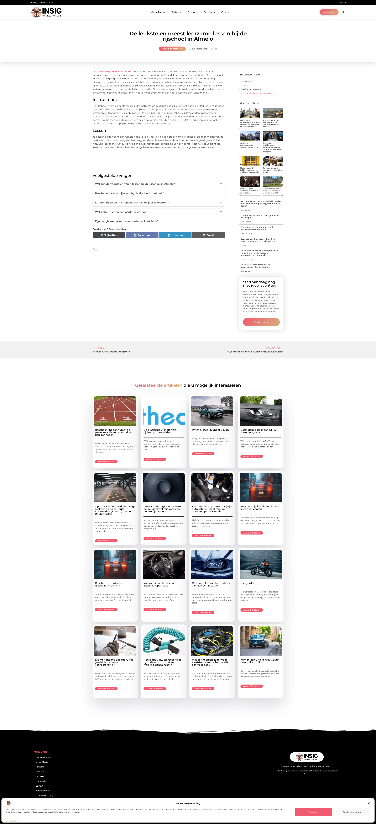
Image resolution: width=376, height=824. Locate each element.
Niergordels (247, 583)
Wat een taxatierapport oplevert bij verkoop (249, 145)
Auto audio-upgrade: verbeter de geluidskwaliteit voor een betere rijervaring (162, 509)
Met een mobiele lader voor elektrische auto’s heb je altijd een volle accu (211, 662)
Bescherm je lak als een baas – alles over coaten (259, 507)
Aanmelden (41, 781)
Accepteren (313, 812)
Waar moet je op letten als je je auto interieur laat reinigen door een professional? (211, 509)
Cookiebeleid (11, 821)
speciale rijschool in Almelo (113, 71)
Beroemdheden (43, 757)
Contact (225, 12)
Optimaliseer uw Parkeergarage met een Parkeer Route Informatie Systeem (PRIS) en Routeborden (115, 510)
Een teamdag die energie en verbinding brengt (272, 170)
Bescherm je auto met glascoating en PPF (109, 584)
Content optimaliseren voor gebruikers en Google (260, 216)
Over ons (192, 12)
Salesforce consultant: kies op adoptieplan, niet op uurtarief (256, 266)
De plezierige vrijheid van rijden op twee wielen (159, 431)
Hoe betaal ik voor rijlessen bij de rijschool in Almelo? (158, 193)
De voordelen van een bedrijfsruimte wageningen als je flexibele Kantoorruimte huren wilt (259, 252)
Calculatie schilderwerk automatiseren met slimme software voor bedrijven (272, 147)
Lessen (244, 85)
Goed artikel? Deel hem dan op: (260, 93)
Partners (176, 12)
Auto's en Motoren (172, 48)
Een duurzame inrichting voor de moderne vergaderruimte (257, 228)
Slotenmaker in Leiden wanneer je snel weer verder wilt (249, 170)
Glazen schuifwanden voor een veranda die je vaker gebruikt (272, 191)
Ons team (209, 12)
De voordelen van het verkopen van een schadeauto (212, 584)
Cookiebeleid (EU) (44, 795)
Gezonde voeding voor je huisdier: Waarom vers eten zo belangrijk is (258, 240)
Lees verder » (246, 210)
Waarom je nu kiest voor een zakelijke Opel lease (161, 584)
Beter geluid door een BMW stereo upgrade (258, 431)
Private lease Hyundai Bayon (210, 429)
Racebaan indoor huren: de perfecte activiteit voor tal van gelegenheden (114, 432)
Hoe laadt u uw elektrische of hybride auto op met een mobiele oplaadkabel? (162, 662)
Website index (43, 791)
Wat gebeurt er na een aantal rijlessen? (158, 212)
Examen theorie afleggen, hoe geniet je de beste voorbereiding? (114, 662)
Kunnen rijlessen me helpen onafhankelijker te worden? (158, 202)
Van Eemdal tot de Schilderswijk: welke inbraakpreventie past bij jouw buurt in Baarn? (261, 203)
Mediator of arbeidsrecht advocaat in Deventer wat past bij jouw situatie (250, 123)
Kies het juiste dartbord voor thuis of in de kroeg (250, 191)
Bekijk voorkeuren (352, 812)
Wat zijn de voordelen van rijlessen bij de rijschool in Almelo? (158, 183)
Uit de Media (158, 12)
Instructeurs (247, 81)
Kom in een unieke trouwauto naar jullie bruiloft (259, 661)
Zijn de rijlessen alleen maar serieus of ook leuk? (158, 221)
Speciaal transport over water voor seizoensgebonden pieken (271, 123)
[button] (368, 803)
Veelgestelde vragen (251, 89)
